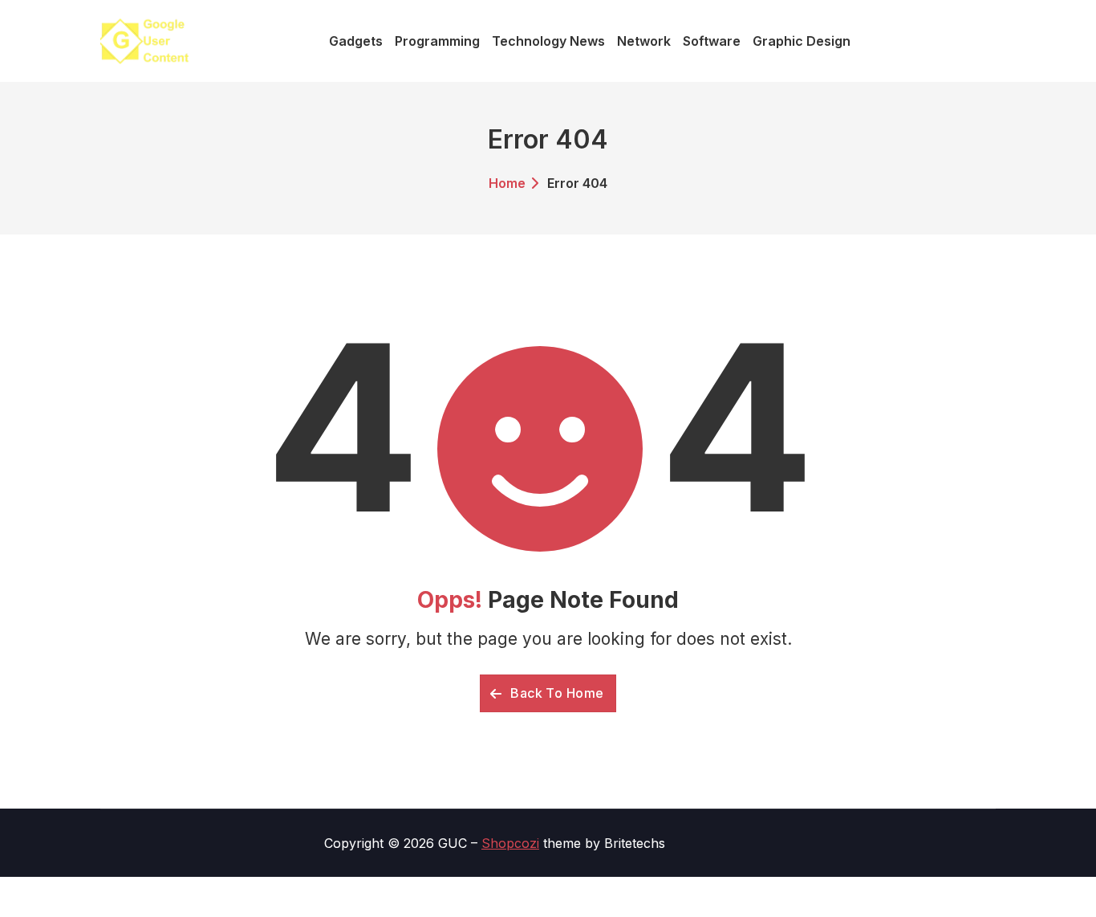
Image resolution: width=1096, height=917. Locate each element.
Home (507, 183)
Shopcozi (510, 843)
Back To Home (555, 693)
